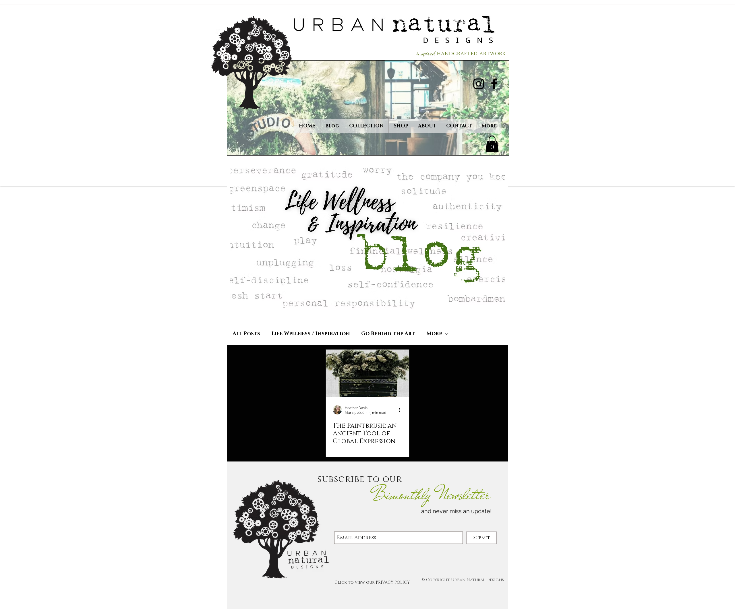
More (434, 334)
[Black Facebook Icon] (494, 84)
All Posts (246, 334)
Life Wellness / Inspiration (311, 334)
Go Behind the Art (388, 334)
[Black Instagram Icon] (478, 84)
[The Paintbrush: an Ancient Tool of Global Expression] (367, 373)
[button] (492, 144)
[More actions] (401, 409)
